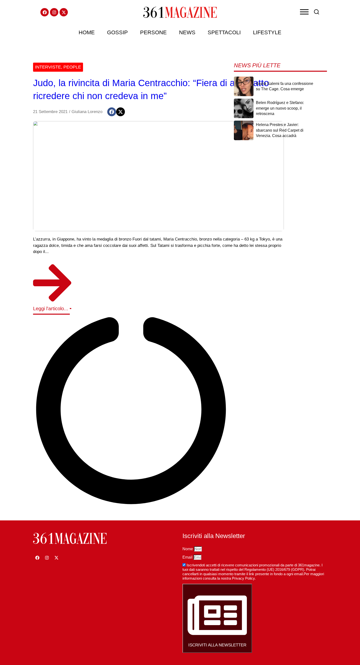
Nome (188, 549)
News (187, 32)
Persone (153, 32)
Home (87, 32)
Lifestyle (267, 32)
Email (187, 557)
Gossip (117, 32)
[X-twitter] (64, 12)
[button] (111, 111)
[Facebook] (44, 12)
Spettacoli (224, 32)
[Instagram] (54, 12)
